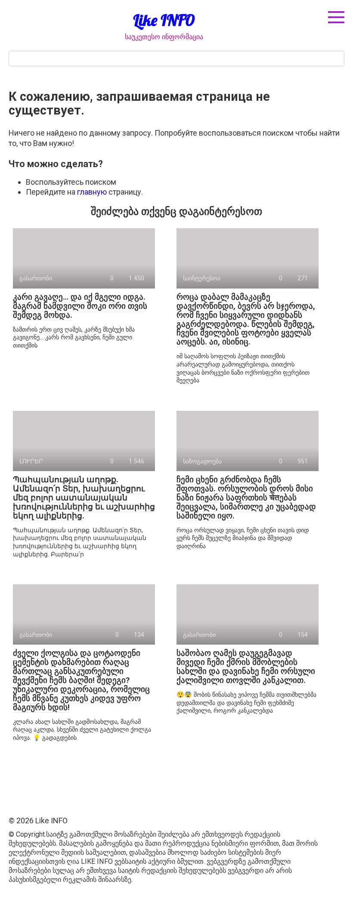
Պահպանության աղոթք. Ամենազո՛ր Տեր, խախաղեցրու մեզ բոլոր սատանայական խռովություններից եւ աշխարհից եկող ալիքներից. (84, 498)
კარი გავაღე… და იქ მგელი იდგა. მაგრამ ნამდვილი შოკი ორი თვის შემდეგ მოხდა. (80, 306)
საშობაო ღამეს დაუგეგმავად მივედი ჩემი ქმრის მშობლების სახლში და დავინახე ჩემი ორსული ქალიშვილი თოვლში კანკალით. (245, 666)
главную (92, 191)
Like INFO (164, 20)
